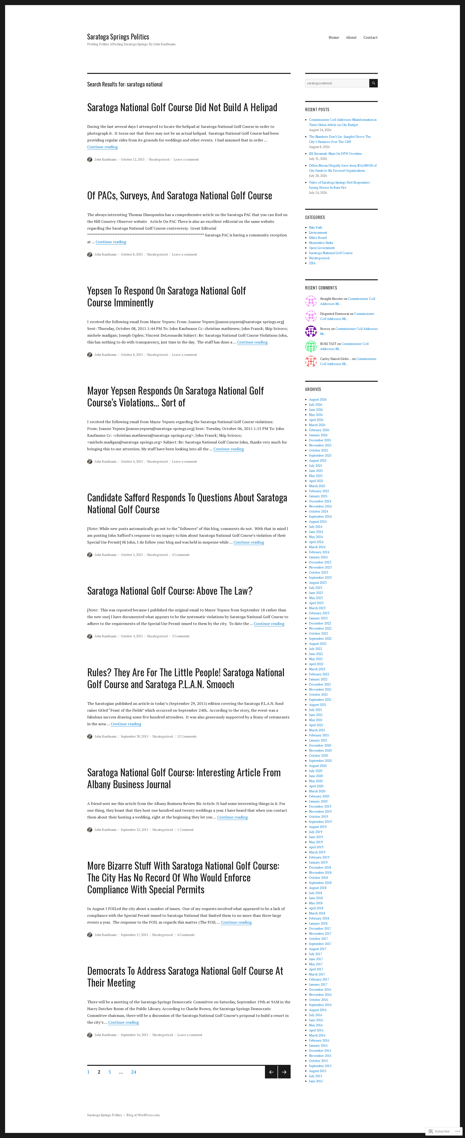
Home (334, 37)
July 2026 (315, 404)
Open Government (322, 248)
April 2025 (316, 481)
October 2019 (318, 816)
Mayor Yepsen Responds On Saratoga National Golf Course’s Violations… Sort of (175, 396)
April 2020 (316, 786)
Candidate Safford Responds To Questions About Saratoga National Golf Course (187, 503)
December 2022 (320, 623)
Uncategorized (159, 159)
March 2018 (317, 913)
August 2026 (317, 399)
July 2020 (315, 771)
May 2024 (316, 537)
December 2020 (320, 745)
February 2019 (319, 857)
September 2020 (320, 760)
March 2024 (317, 547)
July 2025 (315, 465)
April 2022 (316, 664)
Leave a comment (186, 159)
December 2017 (320, 928)
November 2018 (320, 872)
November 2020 (320, 750)
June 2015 (316, 1081)
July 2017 (315, 954)
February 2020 (319, 796)
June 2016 (316, 1020)
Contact (371, 37)
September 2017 (320, 944)
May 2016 (316, 1025)
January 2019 (318, 862)
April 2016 (316, 1030)
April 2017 (316, 969)
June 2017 (316, 959)
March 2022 (317, 669)
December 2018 (320, 867)
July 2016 (315, 1015)
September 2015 (320, 1066)
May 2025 (316, 476)
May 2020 (316, 781)
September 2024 (320, 516)
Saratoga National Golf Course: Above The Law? (170, 590)
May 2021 (316, 720)
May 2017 (316, 964)
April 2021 (316, 725)
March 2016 (317, 1035)
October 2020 (318, 755)
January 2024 (318, 557)
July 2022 (315, 649)
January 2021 (318, 740)
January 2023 (318, 618)
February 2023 (319, 613)
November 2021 (320, 689)
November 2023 (320, 567)
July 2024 (315, 526)
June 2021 (316, 715)
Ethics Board (318, 237)
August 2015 (317, 1071)
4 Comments (181, 555)
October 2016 (318, 1000)
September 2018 (320, 883)
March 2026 (317, 425)
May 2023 (316, 598)
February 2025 (319, 491)
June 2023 (316, 593)
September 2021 (320, 699)
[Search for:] (337, 83)
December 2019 (320, 806)
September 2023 (320, 577)
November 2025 (320, 445)
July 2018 (315, 893)
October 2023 (318, 572)
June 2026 (316, 409)
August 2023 (317, 582)
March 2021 (317, 730)
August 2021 (317, 704)
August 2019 (317, 827)
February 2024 (319, 552)
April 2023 (316, 603)
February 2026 (319, 430)
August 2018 (317, 888)
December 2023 (320, 562)
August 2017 (317, 949)
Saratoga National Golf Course (331, 253)
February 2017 (319, 979)
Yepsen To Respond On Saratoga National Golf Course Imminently (166, 296)
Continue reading (102, 146)
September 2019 (320, 821)
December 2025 (320, 440)
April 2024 (316, 542)
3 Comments (181, 636)
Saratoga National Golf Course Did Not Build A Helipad (182, 107)
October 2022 (318, 633)
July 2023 (315, 587)
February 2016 (319, 1040)
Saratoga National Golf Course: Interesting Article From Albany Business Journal (184, 778)
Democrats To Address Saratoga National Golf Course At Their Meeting (185, 976)
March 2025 (317, 486)
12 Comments (187, 736)
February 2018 (319, 918)
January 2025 (318, 496)
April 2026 (316, 420)
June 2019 (316, 837)
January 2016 (318, 1045)
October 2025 (318, 450)
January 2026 (318, 435)
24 (132, 1071)
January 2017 (318, 984)
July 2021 (315, 710)
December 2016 (320, 989)
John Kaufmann (105, 159)
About (351, 37)
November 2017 (320, 933)
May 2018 (316, 903)
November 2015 (320, 1055)
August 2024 (317, 521)
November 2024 (320, 506)
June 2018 (316, 898)
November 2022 (320, 628)
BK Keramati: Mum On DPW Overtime (335, 153)
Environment (318, 232)
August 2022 (317, 643)
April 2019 (316, 847)
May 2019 (316, 842)
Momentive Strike (321, 243)
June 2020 (316, 776)
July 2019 (315, 832)
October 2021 (318, 694)
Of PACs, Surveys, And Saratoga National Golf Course (179, 195)
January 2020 (318, 801)
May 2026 (316, 415)
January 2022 (318, 679)
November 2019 (320, 811)
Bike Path (315, 227)
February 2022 (319, 674)
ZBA (312, 263)
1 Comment (185, 829)
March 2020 (317, 791)
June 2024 (316, 532)
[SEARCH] (373, 83)
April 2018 (316, 908)
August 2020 (317, 766)
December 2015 (320, 1050)
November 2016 (320, 994)
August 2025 (317, 460)
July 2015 (315, 1076)
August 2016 (317, 1010)
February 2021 (319, 735)
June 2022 (316, 654)
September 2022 (320, 638)
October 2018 (318, 877)
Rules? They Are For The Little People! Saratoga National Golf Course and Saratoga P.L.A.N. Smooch (186, 678)
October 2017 (318, 938)
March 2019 (317, 852)
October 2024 (318, 511)
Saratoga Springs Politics (118, 36)
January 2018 (318, 923)
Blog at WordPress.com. (143, 1115)
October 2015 (318, 1061)
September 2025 (320, 455)
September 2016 (320, 1005)
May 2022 (316, 659)
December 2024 (320, 501)
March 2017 (317, 974)
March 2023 (317, 608)
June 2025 (316, 470)
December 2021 (320, 684)
